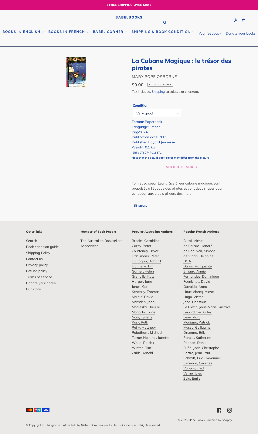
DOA (187, 261)
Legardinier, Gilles (197, 312)
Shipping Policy (38, 253)
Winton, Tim (141, 348)
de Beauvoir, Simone (199, 251)
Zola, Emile (191, 378)
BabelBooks (129, 17)
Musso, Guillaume (197, 327)
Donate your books (41, 283)
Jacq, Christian (194, 302)
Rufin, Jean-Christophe (201, 348)
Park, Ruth (140, 322)
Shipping (158, 91)
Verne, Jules (192, 373)
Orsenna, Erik (194, 332)
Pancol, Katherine (197, 337)
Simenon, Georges (197, 363)
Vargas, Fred (193, 368)
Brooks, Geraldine (146, 241)
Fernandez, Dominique (201, 276)
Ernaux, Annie (194, 271)
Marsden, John (143, 302)
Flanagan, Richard (146, 261)
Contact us (34, 259)
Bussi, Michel (193, 241)
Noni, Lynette (142, 317)
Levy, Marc (191, 317)
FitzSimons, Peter (145, 256)
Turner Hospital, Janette (150, 337)
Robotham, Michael (147, 332)
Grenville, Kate (143, 276)
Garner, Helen (143, 271)
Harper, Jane (142, 281)
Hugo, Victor (193, 297)
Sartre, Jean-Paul (197, 353)
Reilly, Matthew (144, 327)
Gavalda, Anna (195, 286)
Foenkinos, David (196, 281)
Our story (33, 289)
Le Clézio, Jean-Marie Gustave (207, 307)
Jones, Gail (140, 286)
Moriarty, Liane (143, 312)
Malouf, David (142, 297)
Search (31, 241)
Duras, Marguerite (197, 266)
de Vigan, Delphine (198, 256)
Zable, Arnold (142, 353)
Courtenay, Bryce (145, 251)
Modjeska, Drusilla (146, 307)
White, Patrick (143, 343)
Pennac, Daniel (195, 343)
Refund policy (36, 271)
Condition (140, 105)
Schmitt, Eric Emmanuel (202, 358)
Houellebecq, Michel (199, 292)
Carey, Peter (141, 246)
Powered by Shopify (218, 420)
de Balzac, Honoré (197, 246)
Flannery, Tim (142, 266)
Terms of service (39, 277)
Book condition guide (42, 247)
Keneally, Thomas (146, 292)
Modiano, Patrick (196, 322)
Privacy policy (37, 265)
